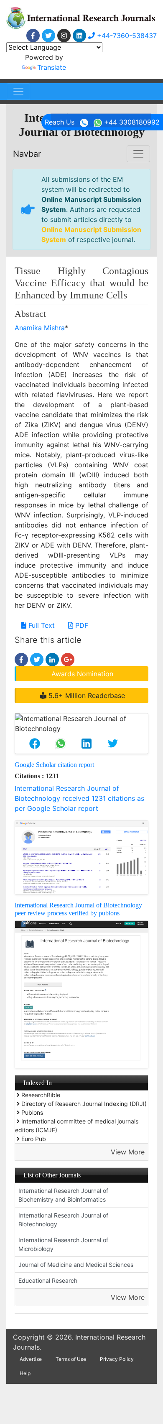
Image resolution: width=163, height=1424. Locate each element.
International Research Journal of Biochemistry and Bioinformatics (63, 1195)
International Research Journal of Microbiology (63, 1244)
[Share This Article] (35, 744)
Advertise (31, 1359)
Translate (51, 67)
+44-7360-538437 (126, 35)
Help (25, 1373)
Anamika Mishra (40, 328)
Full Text (40, 625)
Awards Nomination (82, 674)
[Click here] (33, 35)
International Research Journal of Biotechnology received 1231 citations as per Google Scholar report (79, 798)
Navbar (27, 154)
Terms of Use (71, 1359)
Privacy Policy (117, 1359)
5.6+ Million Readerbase (85, 695)
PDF (80, 625)
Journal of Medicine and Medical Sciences (75, 1264)
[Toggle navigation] (18, 91)
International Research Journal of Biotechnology (63, 1220)
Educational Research (47, 1280)
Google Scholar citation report (54, 764)
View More (128, 1152)
